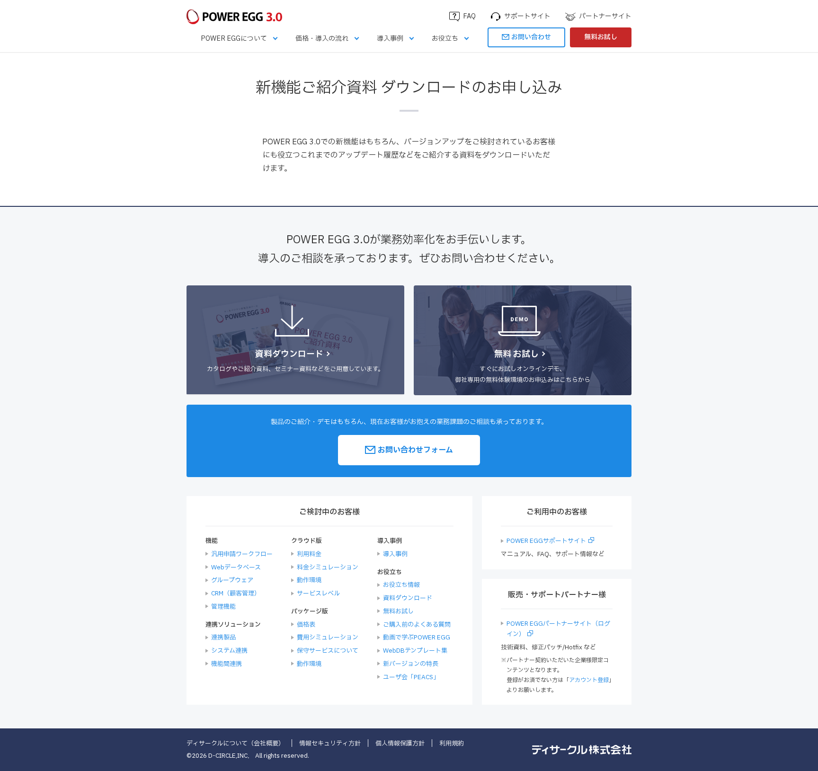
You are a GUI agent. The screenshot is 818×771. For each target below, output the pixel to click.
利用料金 (309, 554)
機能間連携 (226, 664)
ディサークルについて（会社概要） (236, 743)
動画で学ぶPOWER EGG (416, 637)
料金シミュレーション (327, 567)
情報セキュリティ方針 (330, 743)
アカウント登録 (589, 680)
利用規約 (451, 743)
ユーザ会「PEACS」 (411, 677)
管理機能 (223, 606)
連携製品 (223, 637)
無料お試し (600, 37)
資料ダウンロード (407, 598)
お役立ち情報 (401, 585)
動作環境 (309, 580)
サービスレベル (318, 593)
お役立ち (445, 39)
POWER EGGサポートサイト (546, 541)
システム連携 (229, 651)
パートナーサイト (605, 16)
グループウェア (232, 580)
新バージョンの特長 (410, 664)
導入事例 (390, 39)
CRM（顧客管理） (235, 593)
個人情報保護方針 (400, 743)
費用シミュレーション (327, 637)
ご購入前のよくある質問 (417, 624)
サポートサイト (527, 16)
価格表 (306, 624)
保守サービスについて (327, 651)
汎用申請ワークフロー (242, 554)
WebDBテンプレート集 (415, 651)
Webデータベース (236, 567)
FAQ (469, 16)
